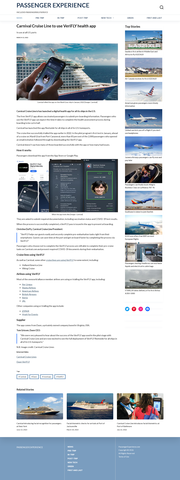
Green (130, 18)
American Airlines (30, 291)
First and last (154, 18)
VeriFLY (60, 377)
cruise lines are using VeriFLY (60, 260)
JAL (24, 301)
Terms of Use (124, 457)
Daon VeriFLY (23, 361)
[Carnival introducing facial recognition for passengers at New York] (40, 406)
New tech (106, 18)
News (19, 18)
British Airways (29, 294)
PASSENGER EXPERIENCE (53, 5)
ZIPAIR (25, 311)
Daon (34, 377)
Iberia (25, 297)
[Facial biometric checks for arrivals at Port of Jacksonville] (90, 406)
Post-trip (83, 18)
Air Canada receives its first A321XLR (140, 78)
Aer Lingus (27, 284)
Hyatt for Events (30, 314)
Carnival (22, 377)
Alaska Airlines (29, 287)
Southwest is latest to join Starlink (139, 212)
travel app (46, 377)
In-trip (60, 18)
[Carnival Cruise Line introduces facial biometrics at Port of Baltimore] (140, 406)
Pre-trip (40, 18)
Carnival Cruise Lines (26, 356)
